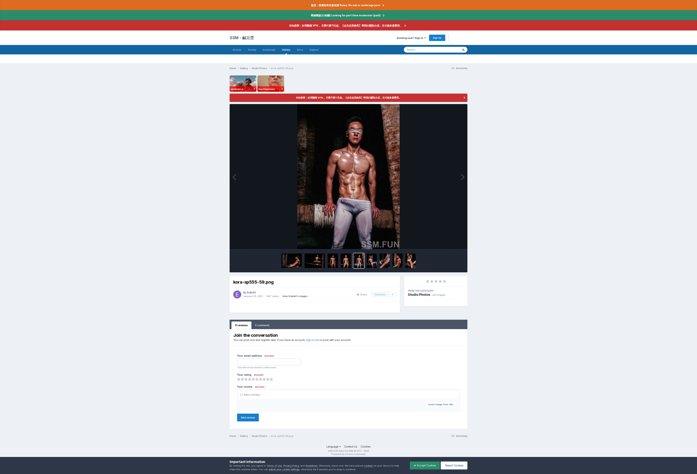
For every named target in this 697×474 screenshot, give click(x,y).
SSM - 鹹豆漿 (242, 37)
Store (300, 49)
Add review (248, 417)
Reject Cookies (454, 465)
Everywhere (448, 49)
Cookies (366, 446)
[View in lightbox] (348, 176)
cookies (368, 465)
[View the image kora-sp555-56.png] (397, 261)
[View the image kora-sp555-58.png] (372, 261)
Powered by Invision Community (348, 454)
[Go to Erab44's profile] (237, 294)
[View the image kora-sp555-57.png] (385, 261)
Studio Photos (419, 294)
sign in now (312, 339)
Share (363, 294)
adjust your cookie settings (284, 469)
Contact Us (350, 446)
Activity (252, 49)
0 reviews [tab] (241, 325)
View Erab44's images (294, 296)
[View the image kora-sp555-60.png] (346, 261)
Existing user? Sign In (410, 37)
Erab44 (251, 292)
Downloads (269, 49)
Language (333, 446)
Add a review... (252, 394)
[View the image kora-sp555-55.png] (410, 261)
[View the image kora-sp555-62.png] (315, 261)
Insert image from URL (440, 404)
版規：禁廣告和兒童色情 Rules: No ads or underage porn (345, 5)
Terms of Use (274, 465)
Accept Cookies (426, 465)
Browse (237, 49)
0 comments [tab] (262, 325)
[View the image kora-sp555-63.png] (291, 261)
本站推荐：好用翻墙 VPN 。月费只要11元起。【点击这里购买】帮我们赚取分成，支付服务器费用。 (345, 25)
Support (313, 49)
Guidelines (311, 465)
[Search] (463, 50)
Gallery (286, 49)
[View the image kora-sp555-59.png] (359, 261)
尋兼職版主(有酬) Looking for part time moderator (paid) (346, 15)
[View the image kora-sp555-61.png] (333, 261)
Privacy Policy (291, 465)
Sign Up (437, 37)
